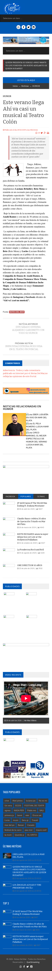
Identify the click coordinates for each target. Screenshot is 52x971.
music (15, 820)
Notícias (25, 86)
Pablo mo (31, 810)
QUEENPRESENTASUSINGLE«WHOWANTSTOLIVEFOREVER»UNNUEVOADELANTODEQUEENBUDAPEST (26, 65)
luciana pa (30, 800)
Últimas (41, 496)
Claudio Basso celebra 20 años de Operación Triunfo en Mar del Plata (31, 521)
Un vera (8, 805)
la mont (8, 835)
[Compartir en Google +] (45, 133)
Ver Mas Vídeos (30, 721)
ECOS (18, 805)
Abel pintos (17, 800)
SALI (41, 810)
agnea (7, 810)
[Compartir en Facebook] (39, 133)
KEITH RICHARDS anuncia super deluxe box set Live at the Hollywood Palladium (32, 537)
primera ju (9, 815)
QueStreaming (32, 962)
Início (15, 86)
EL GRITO (32, 835)
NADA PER (19, 810)
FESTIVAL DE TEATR (34, 805)
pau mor (28, 830)
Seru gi (25, 820)
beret (19, 815)
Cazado (30, 825)
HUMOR (36, 86)
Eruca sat (37, 815)
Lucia (7, 820)
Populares (26, 496)
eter (27, 815)
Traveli (35, 820)
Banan (21, 825)
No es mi (43, 800)
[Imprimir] (48, 133)
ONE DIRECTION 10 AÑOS (29, 565)
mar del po (9, 825)
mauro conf (41, 830)
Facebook (10, 496)
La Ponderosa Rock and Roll (30, 549)
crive (7, 800)
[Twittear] (42, 133)
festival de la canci (13, 830)
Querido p (19, 835)
